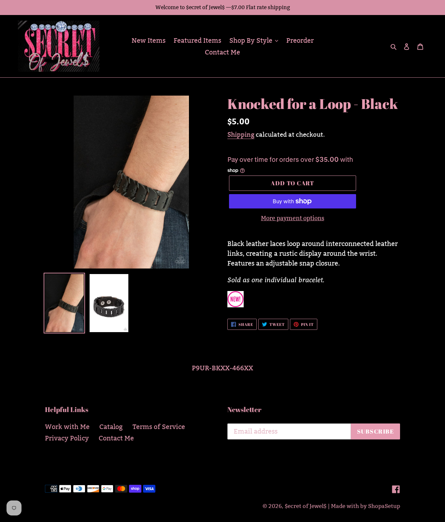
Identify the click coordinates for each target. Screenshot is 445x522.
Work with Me (67, 427)
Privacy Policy (67, 438)
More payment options (292, 218)
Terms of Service (159, 427)
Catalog (111, 427)
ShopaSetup (384, 506)
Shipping (240, 134)
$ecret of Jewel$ (305, 506)
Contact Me (116, 438)
